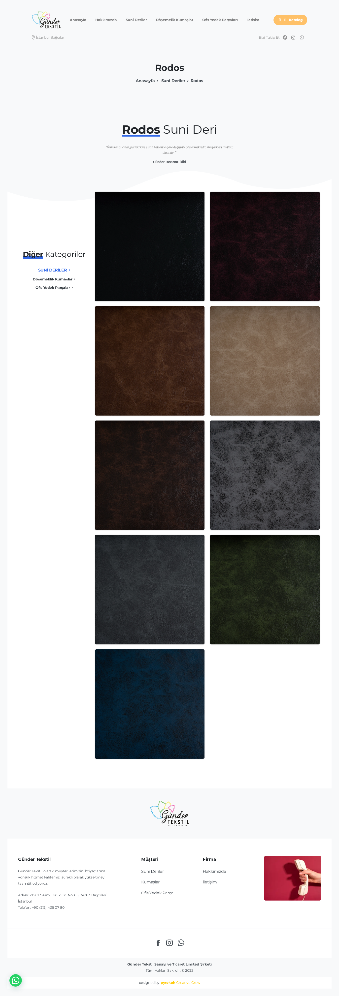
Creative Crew (180, 982)
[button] (15, 980)
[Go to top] (318, 990)
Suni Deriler (172, 80)
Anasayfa (145, 80)
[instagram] (293, 37)
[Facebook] (285, 37)
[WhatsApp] (302, 37)
